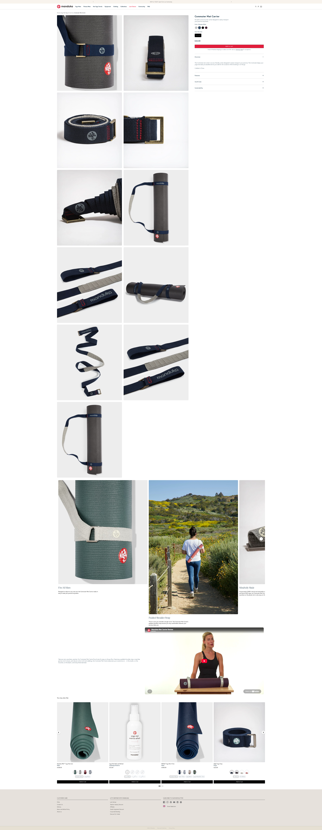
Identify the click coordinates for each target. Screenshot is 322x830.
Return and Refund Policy (63, 809)
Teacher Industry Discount (116, 804)
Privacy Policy (172, 828)
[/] (65, 6)
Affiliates (112, 807)
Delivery (59, 807)
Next (261, 539)
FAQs (58, 802)
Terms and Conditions (161, 828)
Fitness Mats (87, 6)
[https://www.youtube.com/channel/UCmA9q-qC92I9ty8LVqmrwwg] (174, 802)
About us (59, 811)
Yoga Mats (78, 6)
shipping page (239, 49)
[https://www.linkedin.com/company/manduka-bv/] (178, 802)
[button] (79, 6)
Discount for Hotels (115, 814)
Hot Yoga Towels (97, 6)
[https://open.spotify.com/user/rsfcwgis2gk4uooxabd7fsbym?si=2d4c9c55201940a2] (181, 802)
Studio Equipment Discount (117, 809)
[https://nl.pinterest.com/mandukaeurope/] (171, 802)
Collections (123, 6)
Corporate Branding (115, 811)
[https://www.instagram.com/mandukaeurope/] (167, 802)
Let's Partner (113, 802)
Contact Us (60, 804)
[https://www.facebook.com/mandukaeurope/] (164, 802)
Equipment (108, 6)
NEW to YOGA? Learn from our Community (161, 2)
